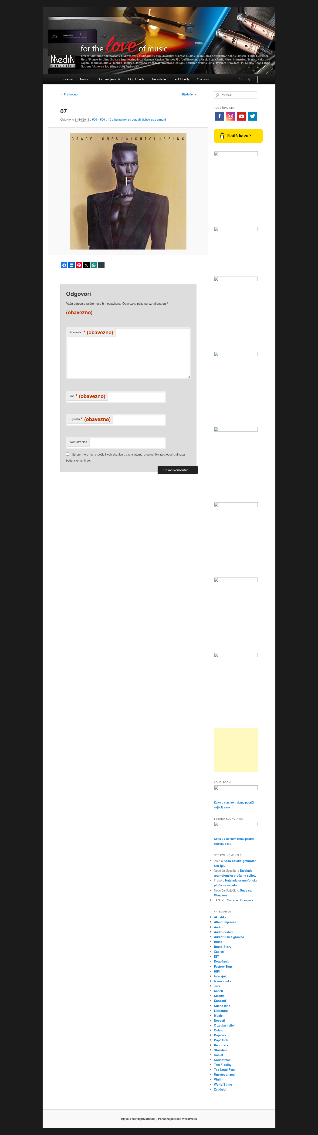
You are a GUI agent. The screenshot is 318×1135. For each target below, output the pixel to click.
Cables (219, 951)
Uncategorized (224, 1074)
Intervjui (220, 976)
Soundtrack (222, 1059)
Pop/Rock (221, 1040)
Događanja (221, 961)
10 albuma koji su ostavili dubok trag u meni (137, 119)
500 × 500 (98, 119)
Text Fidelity (181, 79)
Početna (67, 79)
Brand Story (222, 946)
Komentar (91, 332)
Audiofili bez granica (229, 937)
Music (218, 1015)
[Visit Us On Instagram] (230, 120)
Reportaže (159, 79)
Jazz (217, 986)
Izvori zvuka (222, 981)
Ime (87, 396)
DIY (216, 956)
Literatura (221, 1010)
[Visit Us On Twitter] (252, 120)
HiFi (217, 971)
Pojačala (220, 1035)
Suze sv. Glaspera (240, 900)
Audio (218, 927)
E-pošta (90, 419)
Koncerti (220, 1000)
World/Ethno (223, 1084)
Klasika (219, 995)
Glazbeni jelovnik (109, 79)
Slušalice (220, 1050)
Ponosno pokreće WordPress (177, 1119)
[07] (128, 191)
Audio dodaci (223, 932)
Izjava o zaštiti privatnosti (138, 1119)
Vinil (217, 1079)
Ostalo (218, 1030)
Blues (218, 941)
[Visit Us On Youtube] (241, 120)
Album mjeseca (225, 922)
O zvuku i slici (224, 1025)
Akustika (220, 917)
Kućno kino (222, 1005)
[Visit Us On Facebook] (219, 120)
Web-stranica (78, 441)
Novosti (85, 79)
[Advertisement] (236, 750)
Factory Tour (223, 966)
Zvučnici (220, 1089)
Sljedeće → (188, 94)
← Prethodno (69, 94)
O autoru (203, 79)
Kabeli (218, 991)
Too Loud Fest (224, 1069)
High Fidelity (136, 79)
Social (218, 1055)
